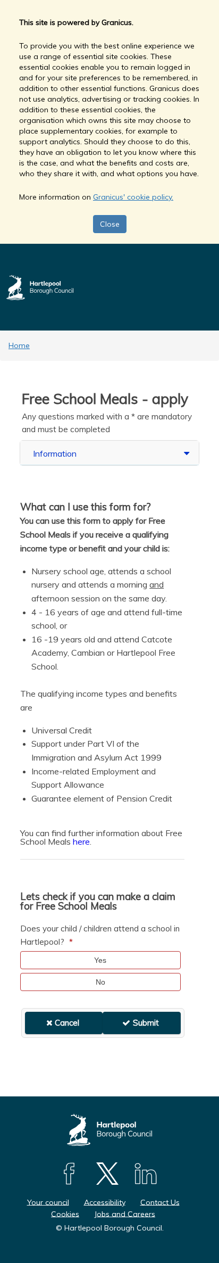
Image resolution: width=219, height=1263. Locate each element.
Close (110, 224)
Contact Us (160, 1202)
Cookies (65, 1213)
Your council (48, 1202)
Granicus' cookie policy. (133, 197)
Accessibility (104, 1202)
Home (19, 345)
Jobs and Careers (124, 1213)
